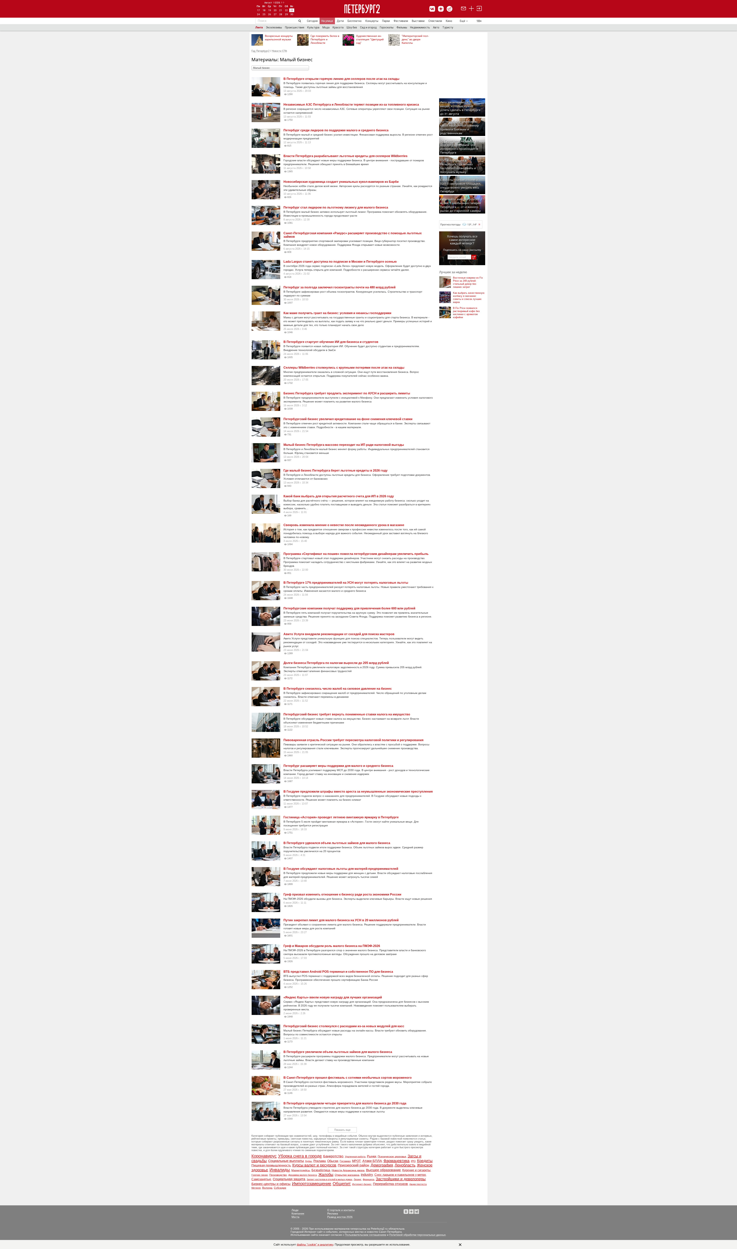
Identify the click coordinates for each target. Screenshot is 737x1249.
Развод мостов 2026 (340, 1216)
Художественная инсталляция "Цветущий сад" (370, 39)
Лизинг (357, 1179)
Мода (326, 27)
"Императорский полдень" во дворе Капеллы (415, 39)
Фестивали (401, 20)
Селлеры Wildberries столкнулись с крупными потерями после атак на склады (343, 367)
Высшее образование (383, 1170)
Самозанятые (261, 1179)
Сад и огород (368, 27)
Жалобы (325, 1174)
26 (269, 14)
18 (264, 10)
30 (291, 14)
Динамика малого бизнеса (302, 1175)
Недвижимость (420, 27)
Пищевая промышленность (271, 1165)
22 (286, 10)
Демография (382, 1165)
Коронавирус (264, 1156)
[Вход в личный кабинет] (479, 9)
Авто (436, 27)
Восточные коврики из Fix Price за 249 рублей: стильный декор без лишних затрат (468, 282)
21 (280, 10)
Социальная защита (289, 1179)
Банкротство (333, 1156)
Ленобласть (405, 1165)
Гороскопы (386, 27)
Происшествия (294, 27)
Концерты (371, 20)
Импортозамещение (311, 1183)
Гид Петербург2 (260, 51)
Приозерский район (353, 1165)
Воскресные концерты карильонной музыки (279, 37)
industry (367, 1175)
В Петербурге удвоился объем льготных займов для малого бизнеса (336, 843)
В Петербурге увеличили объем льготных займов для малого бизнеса (337, 1052)
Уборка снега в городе (300, 1156)
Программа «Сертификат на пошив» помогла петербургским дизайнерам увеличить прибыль (356, 553)
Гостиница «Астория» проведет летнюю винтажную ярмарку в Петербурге (341, 817)
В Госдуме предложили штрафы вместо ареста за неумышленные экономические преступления (358, 791)
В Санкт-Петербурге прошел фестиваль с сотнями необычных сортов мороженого (347, 1077)
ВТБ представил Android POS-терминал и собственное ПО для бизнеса (338, 971)
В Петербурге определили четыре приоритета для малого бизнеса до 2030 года (344, 1103)
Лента (259, 27)
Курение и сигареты (416, 1170)
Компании (298, 1213)
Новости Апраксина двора (348, 1170)
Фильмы (402, 27)
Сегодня (312, 20)
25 (264, 14)
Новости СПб (279, 51)
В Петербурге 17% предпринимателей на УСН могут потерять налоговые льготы (345, 582)
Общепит (342, 1183)
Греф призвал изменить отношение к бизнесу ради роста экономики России (342, 894)
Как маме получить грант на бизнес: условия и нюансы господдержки (337, 313)
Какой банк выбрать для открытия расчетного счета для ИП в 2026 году (338, 496)
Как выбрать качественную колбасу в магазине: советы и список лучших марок (468, 297)
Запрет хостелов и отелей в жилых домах (329, 1179)
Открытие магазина (347, 1174)
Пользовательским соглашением (365, 1234)
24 (258, 14)
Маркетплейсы (300, 1170)
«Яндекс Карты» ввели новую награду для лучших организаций (332, 997)
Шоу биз (352, 27)
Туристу (447, 27)
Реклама (319, 1161)
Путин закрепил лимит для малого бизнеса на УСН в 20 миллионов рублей (341, 920)
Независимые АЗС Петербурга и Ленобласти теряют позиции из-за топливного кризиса (351, 104)
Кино (449, 20)
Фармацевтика (396, 1161)
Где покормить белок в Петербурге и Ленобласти (325, 39)
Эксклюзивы (274, 27)
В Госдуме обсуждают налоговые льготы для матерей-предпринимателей (340, 868)
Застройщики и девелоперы (401, 1179)
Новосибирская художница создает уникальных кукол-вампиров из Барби (341, 181)
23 (291, 10)
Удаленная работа (355, 1156)
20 (275, 10)
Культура (313, 27)
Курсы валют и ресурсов (314, 1165)
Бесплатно (355, 20)
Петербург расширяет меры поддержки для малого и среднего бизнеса (338, 765)
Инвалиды (279, 1169)
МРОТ (356, 1161)
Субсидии (280, 1187)
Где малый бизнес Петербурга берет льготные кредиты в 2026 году (335, 470)
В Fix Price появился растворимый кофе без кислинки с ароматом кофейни (466, 313)
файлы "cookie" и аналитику (315, 1244)
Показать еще (342, 1129)
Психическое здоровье (392, 1156)
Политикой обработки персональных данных (417, 1234)
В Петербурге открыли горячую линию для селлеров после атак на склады (341, 78)
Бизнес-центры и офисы (270, 1184)
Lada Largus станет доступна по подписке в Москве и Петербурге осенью (340, 261)
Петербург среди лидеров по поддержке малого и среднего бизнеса (335, 130)
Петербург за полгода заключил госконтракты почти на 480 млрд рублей (339, 287)
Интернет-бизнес (361, 1184)
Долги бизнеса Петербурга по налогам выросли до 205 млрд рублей (336, 663)
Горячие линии (259, 1175)
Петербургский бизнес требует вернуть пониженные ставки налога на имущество (346, 714)
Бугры (308, 1161)
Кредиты (424, 1161)
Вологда (267, 1187)
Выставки (418, 20)
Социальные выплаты (286, 1161)
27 (275, 14)
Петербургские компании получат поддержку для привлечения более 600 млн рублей (349, 608)
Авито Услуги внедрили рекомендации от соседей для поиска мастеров (338, 634)
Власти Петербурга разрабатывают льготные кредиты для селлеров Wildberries (345, 156)
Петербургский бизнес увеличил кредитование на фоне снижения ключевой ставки (347, 419)
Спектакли (435, 20)
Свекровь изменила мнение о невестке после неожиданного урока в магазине (343, 525)
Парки (386, 20)
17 (258, 10)
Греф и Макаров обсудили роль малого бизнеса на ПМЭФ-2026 (331, 946)
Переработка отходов (390, 1184)
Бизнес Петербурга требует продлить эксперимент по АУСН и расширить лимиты (346, 393)
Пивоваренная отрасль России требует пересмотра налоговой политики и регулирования (353, 740)
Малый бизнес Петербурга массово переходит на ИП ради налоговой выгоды (343, 444)
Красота (338, 27)
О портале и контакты (341, 1210)
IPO (413, 1161)
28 (280, 14)
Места (295, 1216)
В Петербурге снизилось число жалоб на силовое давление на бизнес (337, 688)
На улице (327, 20)
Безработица (320, 1170)
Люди (295, 1210)
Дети (340, 20)
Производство (278, 1174)
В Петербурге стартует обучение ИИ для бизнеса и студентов (330, 341)
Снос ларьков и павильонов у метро (400, 1174)
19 (269, 10)
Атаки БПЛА (372, 1161)
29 (286, 14)
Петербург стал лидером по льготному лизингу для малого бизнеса (335, 207)
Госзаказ (345, 1161)
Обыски (332, 1161)
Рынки (371, 1156)
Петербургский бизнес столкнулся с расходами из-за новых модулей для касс (343, 1026)
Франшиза (368, 1179)
